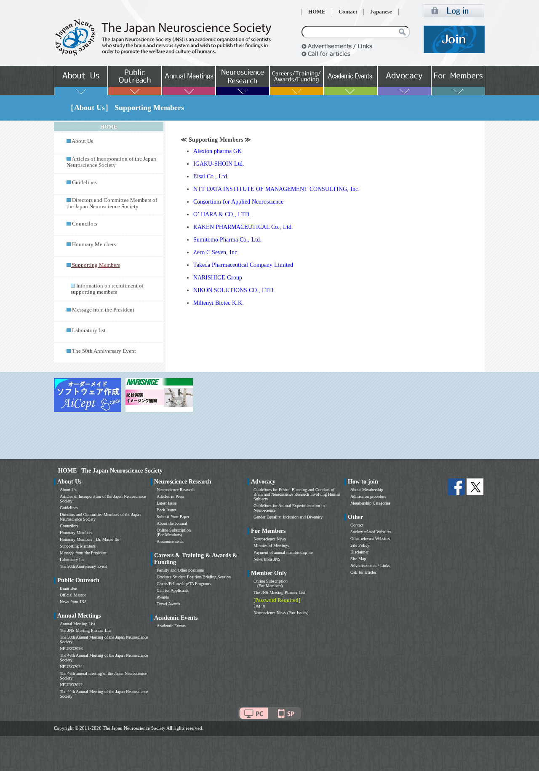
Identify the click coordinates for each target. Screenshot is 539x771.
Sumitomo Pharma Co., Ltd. (227, 239)
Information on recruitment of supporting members (107, 289)
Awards (163, 597)
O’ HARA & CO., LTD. (222, 214)
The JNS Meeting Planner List (86, 630)
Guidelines (84, 182)
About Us (82, 141)
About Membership (366, 489)
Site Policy (359, 545)
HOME (317, 12)
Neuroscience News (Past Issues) (280, 612)
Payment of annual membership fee (283, 552)
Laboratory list (89, 330)
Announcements (170, 541)
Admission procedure (368, 496)
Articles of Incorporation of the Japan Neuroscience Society (111, 162)
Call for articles (363, 572)
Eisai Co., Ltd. (211, 176)
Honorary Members (94, 244)
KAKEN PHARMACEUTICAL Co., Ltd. (243, 227)
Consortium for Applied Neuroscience (238, 202)
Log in (259, 606)
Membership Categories (370, 503)
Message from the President (103, 310)
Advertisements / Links (370, 565)
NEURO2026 (71, 648)
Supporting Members (78, 546)
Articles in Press (170, 496)
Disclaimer (359, 552)
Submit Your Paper (173, 516)
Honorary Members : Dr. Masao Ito (89, 539)
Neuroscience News (269, 539)
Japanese (381, 12)
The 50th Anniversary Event (104, 351)
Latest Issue (166, 503)
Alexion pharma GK (217, 151)
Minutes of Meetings (271, 545)
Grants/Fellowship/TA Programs (184, 583)
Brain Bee (68, 588)
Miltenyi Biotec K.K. (218, 303)
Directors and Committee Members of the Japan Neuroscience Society (112, 203)
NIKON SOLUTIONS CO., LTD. (234, 290)
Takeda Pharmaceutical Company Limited (243, 265)
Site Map (358, 558)
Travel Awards (168, 604)
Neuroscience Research (176, 489)
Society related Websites (370, 531)
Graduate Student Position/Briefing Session (194, 577)
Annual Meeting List (77, 623)
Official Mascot (73, 595)
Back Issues (166, 510)
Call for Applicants (173, 590)
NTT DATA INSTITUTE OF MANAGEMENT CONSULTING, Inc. (276, 189)
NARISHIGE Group (217, 277)
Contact (348, 12)
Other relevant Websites (370, 538)
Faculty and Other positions (180, 570)
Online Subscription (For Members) (174, 532)
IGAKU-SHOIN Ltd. (218, 164)
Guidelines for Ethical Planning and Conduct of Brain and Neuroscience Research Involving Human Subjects (296, 494)
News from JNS (73, 601)
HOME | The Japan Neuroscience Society (110, 470)
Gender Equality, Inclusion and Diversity (288, 517)
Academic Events (171, 625)
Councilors (84, 224)
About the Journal (172, 523)
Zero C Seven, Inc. (216, 252)
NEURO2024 (71, 666)
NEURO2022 (71, 684)
